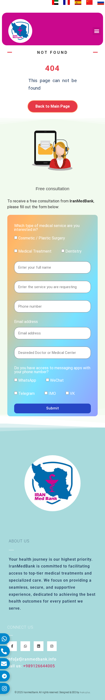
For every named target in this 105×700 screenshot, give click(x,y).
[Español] (78, 2)
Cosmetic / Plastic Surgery (41, 238)
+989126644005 (39, 666)
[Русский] (100, 2)
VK (72, 393)
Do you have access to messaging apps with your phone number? (52, 370)
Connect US (20, 627)
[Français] (66, 2)
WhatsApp (27, 380)
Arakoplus (85, 692)
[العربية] (55, 2)
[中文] (89, 2)
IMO (52, 393)
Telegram (26, 393)
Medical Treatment (35, 251)
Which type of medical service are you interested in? (47, 228)
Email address (26, 322)
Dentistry (73, 251)
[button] (97, 31)
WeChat (57, 380)
